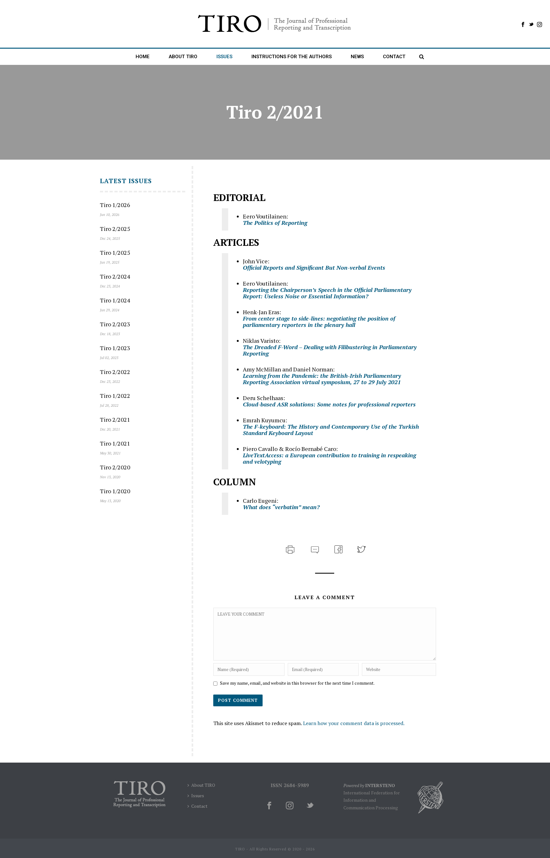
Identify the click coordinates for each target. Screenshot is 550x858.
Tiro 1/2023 (115, 348)
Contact (394, 56)
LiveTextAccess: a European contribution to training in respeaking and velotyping (329, 458)
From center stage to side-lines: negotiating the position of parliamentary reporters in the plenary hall (319, 322)
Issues (224, 56)
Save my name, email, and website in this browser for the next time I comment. (297, 683)
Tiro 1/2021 (115, 443)
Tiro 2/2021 (115, 419)
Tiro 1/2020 (115, 491)
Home (143, 56)
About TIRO (203, 785)
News (357, 56)
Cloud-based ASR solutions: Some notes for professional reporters (329, 404)
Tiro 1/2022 (115, 395)
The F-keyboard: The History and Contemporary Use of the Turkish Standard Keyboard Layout (331, 430)
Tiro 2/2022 (115, 372)
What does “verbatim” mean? (281, 507)
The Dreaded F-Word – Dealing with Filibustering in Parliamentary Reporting (330, 350)
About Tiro (183, 56)
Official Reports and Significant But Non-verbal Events (314, 267)
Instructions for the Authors (291, 56)
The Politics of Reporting (275, 222)
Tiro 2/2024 (115, 276)
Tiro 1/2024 (115, 300)
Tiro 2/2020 (115, 467)
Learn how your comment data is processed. (354, 723)
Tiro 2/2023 (115, 324)
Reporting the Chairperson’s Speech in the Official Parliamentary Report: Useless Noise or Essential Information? (327, 293)
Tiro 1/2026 (115, 205)
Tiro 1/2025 (115, 252)
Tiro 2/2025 (115, 229)
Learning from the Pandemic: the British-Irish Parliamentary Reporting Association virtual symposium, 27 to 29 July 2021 (322, 379)
